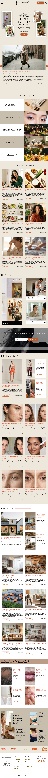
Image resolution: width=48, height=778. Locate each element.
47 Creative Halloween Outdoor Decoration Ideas (11, 610)
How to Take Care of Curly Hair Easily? (34, 224)
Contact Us (27, 764)
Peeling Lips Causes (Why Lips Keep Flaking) (41, 671)
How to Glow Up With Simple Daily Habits (11, 457)
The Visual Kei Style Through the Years (40, 362)
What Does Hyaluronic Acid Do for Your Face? (12, 424)
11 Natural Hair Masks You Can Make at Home (12, 224)
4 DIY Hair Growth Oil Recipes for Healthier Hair (11, 190)
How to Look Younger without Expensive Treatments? (32, 322)
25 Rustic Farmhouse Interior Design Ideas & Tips (41, 536)
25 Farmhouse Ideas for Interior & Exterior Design (11, 538)
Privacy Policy (28, 766)
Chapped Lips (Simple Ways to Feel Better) (41, 691)
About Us (27, 759)
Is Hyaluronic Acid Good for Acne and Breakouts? (34, 424)
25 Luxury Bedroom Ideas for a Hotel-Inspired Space (11, 576)
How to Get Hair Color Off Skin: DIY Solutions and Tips (12, 258)
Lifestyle (16, 768)
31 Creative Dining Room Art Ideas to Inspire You (35, 644)
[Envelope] (44, 761)
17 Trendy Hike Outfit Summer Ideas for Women (10, 385)
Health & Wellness (18, 764)
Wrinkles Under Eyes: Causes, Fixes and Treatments (35, 490)
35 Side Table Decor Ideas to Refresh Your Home (35, 610)
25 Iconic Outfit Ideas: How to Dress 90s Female (16, 71)
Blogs (26, 761)
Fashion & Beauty (41, 83)
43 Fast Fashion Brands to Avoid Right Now (39, 384)
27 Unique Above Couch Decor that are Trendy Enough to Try (12, 644)
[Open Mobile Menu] (2, 3)
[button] (1, 66)
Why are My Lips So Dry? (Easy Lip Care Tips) (17, 691)
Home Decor (20, 548)
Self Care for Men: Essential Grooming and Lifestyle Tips (34, 298)
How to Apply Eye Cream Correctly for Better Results (35, 457)
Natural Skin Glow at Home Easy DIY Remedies (35, 190)
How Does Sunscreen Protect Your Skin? (19, 719)
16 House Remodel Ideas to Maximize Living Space (40, 516)
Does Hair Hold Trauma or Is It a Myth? (17, 671)
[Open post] (20, 322)
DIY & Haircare (19, 199)
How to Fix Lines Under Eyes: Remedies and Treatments (10, 490)
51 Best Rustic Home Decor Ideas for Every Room (35, 576)
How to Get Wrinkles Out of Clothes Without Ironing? (35, 258)
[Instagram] (41, 761)
